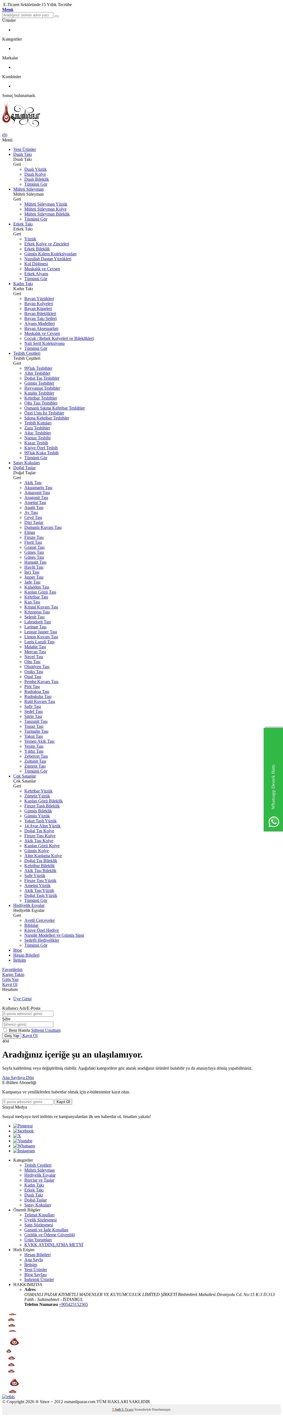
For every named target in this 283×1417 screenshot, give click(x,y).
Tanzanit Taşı (36, 721)
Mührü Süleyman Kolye (45, 209)
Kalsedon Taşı (36, 587)
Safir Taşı (32, 706)
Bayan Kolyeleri (38, 303)
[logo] (141, 115)
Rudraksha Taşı (37, 696)
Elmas (29, 532)
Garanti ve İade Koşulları (46, 1229)
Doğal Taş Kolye (39, 830)
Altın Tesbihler (37, 373)
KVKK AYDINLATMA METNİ (53, 1244)
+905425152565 (73, 1304)
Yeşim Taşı (33, 746)
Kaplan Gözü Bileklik (43, 801)
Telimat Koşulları (39, 1215)
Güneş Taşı (34, 552)
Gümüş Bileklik (38, 811)
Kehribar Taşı (36, 597)
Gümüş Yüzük (37, 816)
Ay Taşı (31, 512)
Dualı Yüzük (35, 169)
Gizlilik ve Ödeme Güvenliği (49, 1234)
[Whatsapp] (24, 1145)
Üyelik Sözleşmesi (40, 1219)
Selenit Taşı (34, 617)
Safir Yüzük (34, 875)
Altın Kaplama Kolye (43, 855)
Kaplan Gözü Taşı (40, 592)
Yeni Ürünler (24, 149)
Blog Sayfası (35, 1274)
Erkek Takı (23, 224)
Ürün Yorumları (38, 1239)
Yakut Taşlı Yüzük (40, 820)
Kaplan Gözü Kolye (42, 845)
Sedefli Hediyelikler (41, 940)
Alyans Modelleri (39, 323)
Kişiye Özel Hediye (41, 930)
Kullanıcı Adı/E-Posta (21, 1008)
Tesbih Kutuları (37, 423)
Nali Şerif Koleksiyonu (44, 343)
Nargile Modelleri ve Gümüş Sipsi (54, 935)
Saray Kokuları (26, 462)
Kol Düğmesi (36, 263)
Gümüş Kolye (36, 850)
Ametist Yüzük (37, 885)
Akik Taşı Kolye (38, 840)
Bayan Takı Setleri (40, 318)
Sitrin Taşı (33, 716)
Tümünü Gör (35, 184)
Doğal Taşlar (24, 467)
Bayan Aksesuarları (41, 328)
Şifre (6, 1019)
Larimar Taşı (35, 626)
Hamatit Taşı (35, 562)
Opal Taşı (32, 676)
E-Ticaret (127, 1409)
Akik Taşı (32, 482)
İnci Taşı (31, 572)
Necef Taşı (33, 656)
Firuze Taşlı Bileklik (42, 806)
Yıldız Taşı (33, 751)
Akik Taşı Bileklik (40, 870)
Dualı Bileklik (36, 179)
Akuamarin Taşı (38, 487)
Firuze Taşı (34, 537)
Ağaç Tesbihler (37, 433)
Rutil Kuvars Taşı (39, 701)
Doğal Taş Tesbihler (41, 378)
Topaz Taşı (33, 726)
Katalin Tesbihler (39, 393)
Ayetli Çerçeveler (39, 920)
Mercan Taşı (35, 651)
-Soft (117, 1409)
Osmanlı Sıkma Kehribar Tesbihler (54, 408)
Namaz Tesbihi (37, 437)
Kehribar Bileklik (39, 865)
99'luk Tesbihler (38, 368)
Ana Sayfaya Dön (18, 1077)
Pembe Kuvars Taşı (41, 681)
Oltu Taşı (32, 661)
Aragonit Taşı (36, 497)
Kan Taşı (32, 602)
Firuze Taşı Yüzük (40, 880)
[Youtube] (22, 1140)
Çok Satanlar (24, 776)
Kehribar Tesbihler (40, 398)
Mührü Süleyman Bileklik (47, 214)
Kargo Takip (13, 974)
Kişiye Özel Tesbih (41, 447)
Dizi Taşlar (33, 522)
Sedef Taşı (33, 711)
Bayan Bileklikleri (40, 313)
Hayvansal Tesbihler (42, 388)
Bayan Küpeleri (38, 308)
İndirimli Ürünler (39, 1279)
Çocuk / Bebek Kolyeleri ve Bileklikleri (59, 338)
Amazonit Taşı (37, 492)
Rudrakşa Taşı (36, 691)
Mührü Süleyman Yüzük (45, 204)
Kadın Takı (23, 283)
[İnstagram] (24, 1150)
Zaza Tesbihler (37, 428)
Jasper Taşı (33, 577)
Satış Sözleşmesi (38, 1224)
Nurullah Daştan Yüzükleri (47, 258)
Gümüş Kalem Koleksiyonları (50, 253)
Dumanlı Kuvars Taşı (43, 527)
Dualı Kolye (35, 174)
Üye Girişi (22, 998)
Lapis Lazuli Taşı (39, 641)
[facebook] (23, 1131)
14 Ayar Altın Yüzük (42, 825)
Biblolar (31, 925)
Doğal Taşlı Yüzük (40, 895)
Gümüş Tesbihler (39, 383)
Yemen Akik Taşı (39, 741)
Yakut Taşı (33, 736)
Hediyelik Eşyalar (28, 905)
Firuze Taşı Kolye (40, 835)
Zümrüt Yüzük (37, 796)
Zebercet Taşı (36, 756)
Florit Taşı (33, 542)
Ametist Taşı (35, 502)
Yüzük (30, 239)
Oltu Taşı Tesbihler (40, 403)
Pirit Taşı (32, 686)
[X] (17, 1135)
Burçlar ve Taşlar (39, 1180)
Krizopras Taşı (37, 612)
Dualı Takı (22, 154)
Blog (17, 950)
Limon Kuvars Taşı (41, 636)
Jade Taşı (32, 582)
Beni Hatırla (20, 1030)
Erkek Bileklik (37, 248)
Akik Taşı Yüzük (39, 890)
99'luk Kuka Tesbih (41, 452)
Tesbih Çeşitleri (26, 353)
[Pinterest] (23, 1126)
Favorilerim (12, 969)
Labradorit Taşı (37, 622)
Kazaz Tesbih (36, 442)
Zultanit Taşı (35, 761)
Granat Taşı (34, 547)
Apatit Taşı (33, 507)
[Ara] (56, 16)
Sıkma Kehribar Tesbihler (46, 418)
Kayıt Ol (9, 984)
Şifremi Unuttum (46, 1030)
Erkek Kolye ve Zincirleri (46, 244)
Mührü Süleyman (28, 189)
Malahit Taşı (35, 646)
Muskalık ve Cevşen (42, 268)
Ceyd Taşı (33, 517)
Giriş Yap (10, 979)
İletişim (19, 960)
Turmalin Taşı (36, 731)
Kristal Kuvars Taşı (41, 607)
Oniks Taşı (33, 671)
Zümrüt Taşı (35, 766)
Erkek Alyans (36, 273)
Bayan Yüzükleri (39, 298)
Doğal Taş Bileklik (40, 860)
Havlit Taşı (33, 567)
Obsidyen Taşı (36, 666)
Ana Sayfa (33, 1259)
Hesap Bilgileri (26, 955)
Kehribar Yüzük (38, 791)
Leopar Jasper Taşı (40, 631)
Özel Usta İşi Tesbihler (44, 413)
